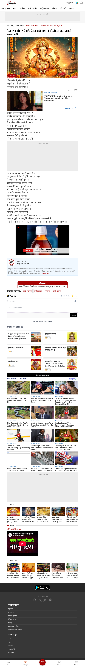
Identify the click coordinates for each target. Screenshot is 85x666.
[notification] (82, 3)
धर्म (8, 25)
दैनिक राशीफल (12, 619)
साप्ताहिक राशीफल (13, 626)
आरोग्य (22, 8)
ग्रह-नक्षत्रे (10, 609)
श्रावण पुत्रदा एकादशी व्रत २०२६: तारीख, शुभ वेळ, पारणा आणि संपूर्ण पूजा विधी (58, 519)
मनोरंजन (72, 8)
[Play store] (77, 3)
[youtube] (45, 600)
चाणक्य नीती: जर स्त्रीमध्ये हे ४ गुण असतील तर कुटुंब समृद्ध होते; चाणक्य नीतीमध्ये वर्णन (28, 575)
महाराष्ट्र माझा (5, 8)
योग (9, 642)
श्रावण (15, 8)
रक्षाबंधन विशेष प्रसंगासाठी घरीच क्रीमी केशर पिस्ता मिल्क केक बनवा (42, 519)
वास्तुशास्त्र (11, 612)
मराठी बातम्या (57, 291)
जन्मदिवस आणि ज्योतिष (15, 630)
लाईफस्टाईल (44, 8)
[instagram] (50, 600)
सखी (9, 639)
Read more (28, 250)
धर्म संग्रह (55, 8)
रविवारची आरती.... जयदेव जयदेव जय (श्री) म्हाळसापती (72, 519)
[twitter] (40, 600)
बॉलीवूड (47, 291)
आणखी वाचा (46, 273)
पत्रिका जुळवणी (12, 616)
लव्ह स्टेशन (11, 646)
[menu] (3, 3)
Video (12, 525)
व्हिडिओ (63, 8)
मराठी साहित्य (12, 649)
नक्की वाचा (14, 560)
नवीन (12, 504)
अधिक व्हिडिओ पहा (14, 529)
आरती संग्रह (19, 25)
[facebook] (35, 600)
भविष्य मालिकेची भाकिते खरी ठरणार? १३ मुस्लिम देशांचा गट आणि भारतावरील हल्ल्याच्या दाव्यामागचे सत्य (43, 575)
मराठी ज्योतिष (32, 8)
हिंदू (12, 25)
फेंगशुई (10, 623)
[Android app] (42, 587)
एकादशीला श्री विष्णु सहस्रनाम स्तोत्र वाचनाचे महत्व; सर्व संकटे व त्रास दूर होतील (28, 519)
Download (12, 76)
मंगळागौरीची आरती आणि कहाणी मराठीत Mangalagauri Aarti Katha (42, 286)
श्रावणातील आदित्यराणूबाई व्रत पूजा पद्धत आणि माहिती (13, 519)
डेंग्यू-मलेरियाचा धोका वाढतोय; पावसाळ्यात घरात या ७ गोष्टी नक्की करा (58, 575)
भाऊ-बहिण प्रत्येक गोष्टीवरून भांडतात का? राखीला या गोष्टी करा (13, 575)
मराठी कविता (12, 653)
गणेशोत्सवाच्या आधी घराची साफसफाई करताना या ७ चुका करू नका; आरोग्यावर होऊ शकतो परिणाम (73, 575)
